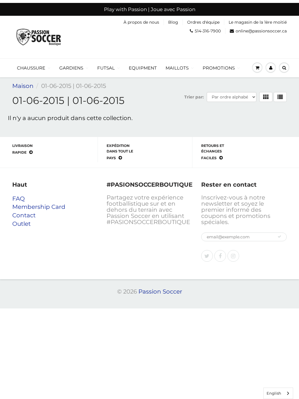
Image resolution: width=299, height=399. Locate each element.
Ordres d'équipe (203, 22)
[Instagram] (233, 256)
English (274, 393)
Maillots (177, 68)
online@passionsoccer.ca (261, 31)
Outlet (21, 223)
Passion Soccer (160, 291)
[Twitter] (207, 256)
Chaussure (31, 68)
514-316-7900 (208, 31)
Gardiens (71, 68)
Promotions (219, 68)
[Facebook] (220, 256)
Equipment (143, 68)
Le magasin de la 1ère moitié (258, 22)
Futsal (106, 68)
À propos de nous (141, 22)
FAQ (18, 198)
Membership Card (38, 206)
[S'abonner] (279, 236)
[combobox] (278, 393)
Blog (173, 22)
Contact (24, 215)
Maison (23, 85)
